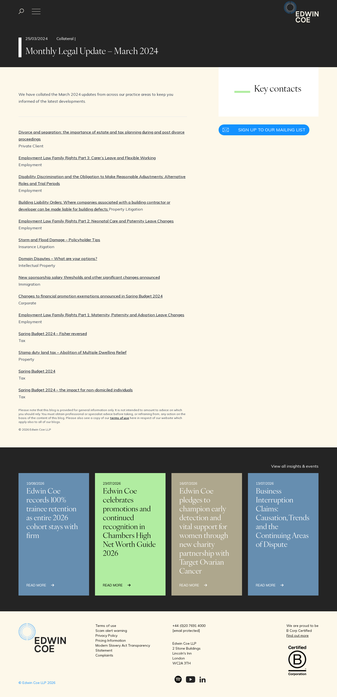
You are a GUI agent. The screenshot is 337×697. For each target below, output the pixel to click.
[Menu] (21, 11)
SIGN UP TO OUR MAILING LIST (271, 130)
